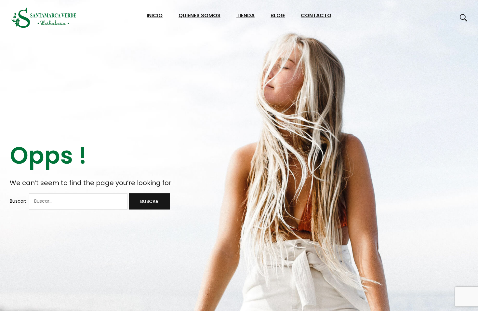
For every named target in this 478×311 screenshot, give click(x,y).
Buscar (149, 201)
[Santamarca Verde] (44, 17)
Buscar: (18, 201)
